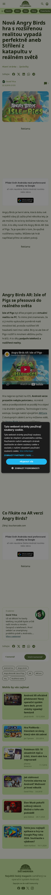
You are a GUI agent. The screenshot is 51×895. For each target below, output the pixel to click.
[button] (25, 455)
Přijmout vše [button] (26, 461)
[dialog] (25, 447)
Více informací (26, 451)
